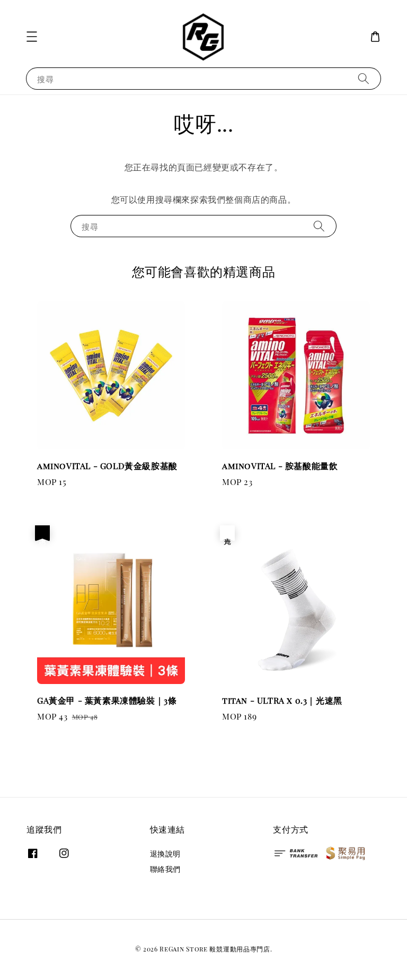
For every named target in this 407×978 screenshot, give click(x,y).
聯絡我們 (165, 869)
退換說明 (165, 854)
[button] (31, 36)
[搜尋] (364, 78)
